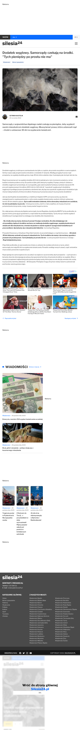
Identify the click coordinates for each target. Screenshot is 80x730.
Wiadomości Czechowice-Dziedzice (40, 609)
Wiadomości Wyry (61, 632)
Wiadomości (6, 415)
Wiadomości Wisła (61, 625)
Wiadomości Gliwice (35, 618)
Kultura (4, 609)
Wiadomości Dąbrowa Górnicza (39, 616)
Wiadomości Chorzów (36, 605)
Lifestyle (5, 616)
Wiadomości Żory (60, 638)
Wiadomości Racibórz (62, 600)
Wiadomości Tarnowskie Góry (64, 618)
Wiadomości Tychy (61, 620)
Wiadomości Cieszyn (36, 607)
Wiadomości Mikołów (36, 640)
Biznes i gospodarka (8, 600)
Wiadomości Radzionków (63, 602)
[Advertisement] (40, 18)
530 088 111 (12, 586)
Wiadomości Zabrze (61, 634)
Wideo (4, 598)
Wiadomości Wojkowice (62, 629)
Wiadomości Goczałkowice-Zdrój (39, 620)
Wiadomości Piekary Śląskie (38, 643)
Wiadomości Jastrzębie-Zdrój (38, 623)
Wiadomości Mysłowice (36, 636)
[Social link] (20, 653)
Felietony (5, 602)
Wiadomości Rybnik (61, 607)
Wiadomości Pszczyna (62, 598)
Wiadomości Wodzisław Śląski (64, 627)
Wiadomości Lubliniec (36, 634)
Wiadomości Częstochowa (37, 614)
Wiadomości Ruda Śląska (63, 605)
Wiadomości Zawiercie (62, 636)
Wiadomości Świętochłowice (64, 614)
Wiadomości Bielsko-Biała (37, 600)
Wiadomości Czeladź (36, 611)
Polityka (4, 607)
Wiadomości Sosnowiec (62, 611)
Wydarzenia (6, 605)
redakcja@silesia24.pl (15, 588)
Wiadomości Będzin (35, 598)
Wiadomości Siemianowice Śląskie (66, 609)
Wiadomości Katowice (36, 627)
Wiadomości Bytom (35, 602)
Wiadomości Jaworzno (36, 625)
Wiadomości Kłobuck (36, 632)
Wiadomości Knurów (36, 629)
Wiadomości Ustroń (61, 623)
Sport (4, 611)
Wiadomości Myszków (36, 638)
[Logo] (12, 45)
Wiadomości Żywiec (61, 640)
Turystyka (5, 614)
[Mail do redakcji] (77, 117)
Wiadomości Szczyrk (61, 616)
